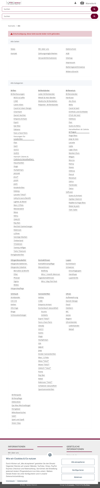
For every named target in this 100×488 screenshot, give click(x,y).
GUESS (16, 153)
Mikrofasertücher (19, 412)
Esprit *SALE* (43, 318)
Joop (40, 350)
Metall (71, 329)
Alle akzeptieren (78, 462)
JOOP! (16, 180)
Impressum (70, 62)
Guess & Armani (75, 195)
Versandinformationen (47, 58)
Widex (16, 285)
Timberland (18, 240)
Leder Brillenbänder (46, 94)
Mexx (16, 212)
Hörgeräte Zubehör (18, 267)
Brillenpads (16, 395)
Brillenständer (72, 94)
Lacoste (72, 142)
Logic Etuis (73, 149)
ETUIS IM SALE (74, 115)
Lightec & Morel (20, 201)
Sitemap (69, 58)
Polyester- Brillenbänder (48, 104)
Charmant (18, 112)
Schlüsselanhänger (18, 315)
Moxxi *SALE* (43, 364)
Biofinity (44, 271)
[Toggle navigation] (3, 1)
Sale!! (14, 416)
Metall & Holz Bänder (47, 97)
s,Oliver (17, 233)
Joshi (16, 184)
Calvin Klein (18, 104)
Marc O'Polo (18, 205)
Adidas (41, 297)
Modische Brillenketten (47, 101)
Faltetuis (72, 119)
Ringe (13, 311)
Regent (69, 318)
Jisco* (16, 177)
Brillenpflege (17, 398)
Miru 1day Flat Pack (49, 281)
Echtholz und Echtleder (78, 112)
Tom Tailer (73, 209)
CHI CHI (14, 301)
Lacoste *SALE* (20, 194)
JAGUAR (17, 173)
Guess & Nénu (74, 126)
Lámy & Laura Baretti (22, 198)
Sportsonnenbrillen (46, 389)
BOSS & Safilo (19, 97)
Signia (16, 281)
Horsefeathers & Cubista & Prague (79, 130)
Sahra (71, 181)
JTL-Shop (87, 485)
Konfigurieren (78, 470)
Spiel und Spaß (18, 419)
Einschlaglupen (75, 271)
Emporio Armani (20, 119)
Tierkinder (73, 185)
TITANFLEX (18, 244)
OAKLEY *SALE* (44, 368)
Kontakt (14, 53)
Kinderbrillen (19, 187)
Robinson (17, 230)
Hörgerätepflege (17, 288)
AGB (67, 53)
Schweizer (70, 267)
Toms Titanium (20, 251)
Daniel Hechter (20, 115)
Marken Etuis (74, 153)
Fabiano (17, 129)
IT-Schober (71, 485)
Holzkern (69, 308)
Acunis (44, 311)
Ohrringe (14, 308)
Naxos (71, 167)
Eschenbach (71, 263)
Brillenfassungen (18, 94)
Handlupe (73, 274)
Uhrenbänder (71, 322)
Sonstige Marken (20, 237)
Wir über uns (43, 49)
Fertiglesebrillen (17, 254)
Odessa (72, 171)
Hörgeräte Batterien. (19, 263)
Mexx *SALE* (43, 361)
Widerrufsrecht (72, 71)
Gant (16, 146)
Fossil (68, 304)
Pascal (71, 174)
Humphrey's (19, 170)
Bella (71, 104)
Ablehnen (78, 477)
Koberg (17, 191)
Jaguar (41, 347)
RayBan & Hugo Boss (77, 202)
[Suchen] (94, 9)
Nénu (16, 216)
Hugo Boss (73, 135)
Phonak (17, 278)
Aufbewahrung (72, 297)
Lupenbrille (73, 278)
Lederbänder (74, 325)
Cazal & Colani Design (22, 108)
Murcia (72, 160)
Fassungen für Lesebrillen (19, 137)
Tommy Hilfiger (20, 247)
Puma (40, 371)
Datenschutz (71, 49)
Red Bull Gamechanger (23, 226)
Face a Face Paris (20, 133)
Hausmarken (19, 163)
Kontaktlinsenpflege (46, 263)
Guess (40, 333)
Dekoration (16, 402)
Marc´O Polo (43, 357)
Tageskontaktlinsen (46, 278)
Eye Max (17, 126)
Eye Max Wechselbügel (21, 405)
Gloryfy (41, 325)
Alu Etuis (72, 101)
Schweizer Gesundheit (47, 386)
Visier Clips (16, 423)
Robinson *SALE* (45, 382)
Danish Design (72, 301)
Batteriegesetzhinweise (75, 67)
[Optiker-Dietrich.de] (13, 2)
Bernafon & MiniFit (21, 271)
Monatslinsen (43, 267)
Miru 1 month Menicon (50, 274)
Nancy (71, 164)
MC (67, 311)
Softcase (69, 192)
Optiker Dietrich (75, 199)
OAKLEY (17, 219)
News (13, 49)
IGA (39, 343)
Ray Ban (17, 223)
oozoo (68, 315)
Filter (16, 274)
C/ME (16, 101)
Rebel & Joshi (74, 206)
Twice (71, 188)
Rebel (40, 378)
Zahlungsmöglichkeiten (47, 53)
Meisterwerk (19, 209)
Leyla (71, 146)
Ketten (13, 304)
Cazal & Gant (74, 108)
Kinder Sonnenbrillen (47, 354)
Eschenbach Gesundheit (48, 308)
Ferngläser (16, 409)
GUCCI (16, 149)
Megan (71, 156)
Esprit (16, 122)
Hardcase (70, 97)
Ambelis (44, 315)
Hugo (16, 166)
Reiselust (72, 178)
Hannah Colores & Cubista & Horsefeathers (24, 157)
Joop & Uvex (73, 139)
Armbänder (15, 297)
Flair (15, 142)
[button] (75, 2)
